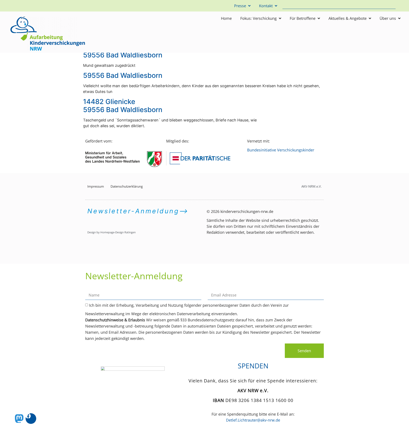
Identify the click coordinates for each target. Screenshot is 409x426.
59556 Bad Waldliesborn (122, 55)
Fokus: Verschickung (258, 18)
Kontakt (266, 5)
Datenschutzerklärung (127, 186)
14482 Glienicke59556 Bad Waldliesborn (122, 105)
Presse (240, 5)
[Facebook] (31, 418)
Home (226, 18)
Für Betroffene (302, 18)
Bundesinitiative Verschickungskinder (280, 149)
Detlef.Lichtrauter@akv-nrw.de (253, 420)
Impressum (95, 186)
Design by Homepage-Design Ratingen (111, 232)
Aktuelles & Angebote (347, 18)
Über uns (388, 18)
